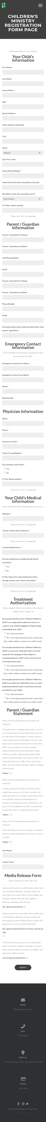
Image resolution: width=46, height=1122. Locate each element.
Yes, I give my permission (12, 907)
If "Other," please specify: (13, 205)
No (8, 473)
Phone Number (8, 304)
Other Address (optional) (13, 125)
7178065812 (23, 1036)
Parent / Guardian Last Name (15, 246)
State (5, 148)
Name (5, 418)
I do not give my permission (13, 958)
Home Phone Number (11, 171)
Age (4, 102)
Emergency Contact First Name (16, 363)
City (4, 136)
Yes (8, 469)
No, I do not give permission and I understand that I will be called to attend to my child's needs (23, 639)
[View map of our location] (23, 1053)
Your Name (7, 850)
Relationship (8, 398)
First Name (7, 67)
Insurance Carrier (10, 442)
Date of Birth (8, 90)
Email (5, 269)
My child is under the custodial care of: (18, 194)
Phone (5, 386)
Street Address (9, 113)
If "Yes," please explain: (12, 479)
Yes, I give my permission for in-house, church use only (22, 930)
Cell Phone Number (11, 258)
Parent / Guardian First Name (15, 235)
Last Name (7, 79)
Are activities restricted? (13, 465)
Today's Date (8, 862)
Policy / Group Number (12, 453)
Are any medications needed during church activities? (20, 561)
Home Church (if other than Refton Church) (21, 182)
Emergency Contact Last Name (16, 375)
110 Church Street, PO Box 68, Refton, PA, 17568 (23, 1062)
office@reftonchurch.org (23, 1009)
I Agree (5, 773)
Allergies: (6, 514)
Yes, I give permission (15, 633)
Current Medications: (12, 547)
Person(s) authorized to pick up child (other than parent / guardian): (23, 329)
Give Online (23, 1088)
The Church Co (23, 1112)
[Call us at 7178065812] (23, 1026)
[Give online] (23, 1079)
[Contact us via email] (23, 1000)
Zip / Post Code (9, 159)
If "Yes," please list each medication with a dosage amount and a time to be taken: (20, 578)
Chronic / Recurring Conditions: (16, 531)
